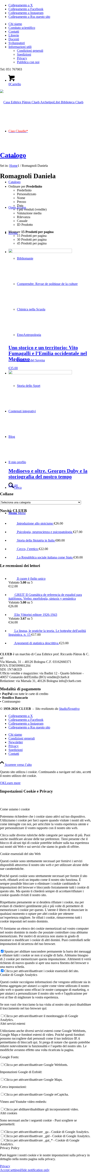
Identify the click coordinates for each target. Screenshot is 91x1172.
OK (2, 783)
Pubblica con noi (28, 62)
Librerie (13, 35)
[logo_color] (41, 102)
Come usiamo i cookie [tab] (15, 809)
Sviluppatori (16, 43)
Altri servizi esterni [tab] (12, 1023)
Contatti (13, 31)
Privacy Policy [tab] (9, 1148)
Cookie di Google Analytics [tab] (18, 975)
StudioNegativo (69, 708)
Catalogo (13, 155)
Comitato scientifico (21, 27)
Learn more (13, 783)
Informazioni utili (20, 47)
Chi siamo (15, 24)
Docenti (13, 39)
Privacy (22, 58)
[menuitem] (49, 24)
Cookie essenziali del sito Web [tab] (20, 854)
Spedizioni (24, 54)
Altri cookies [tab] (8, 1113)
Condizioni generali (30, 50)
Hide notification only (35, 1170)
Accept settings (10, 1170)
